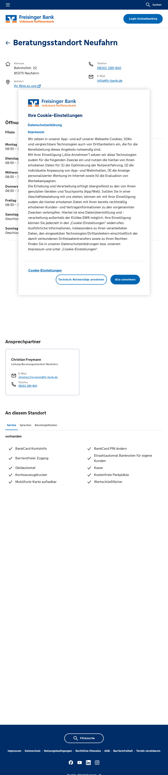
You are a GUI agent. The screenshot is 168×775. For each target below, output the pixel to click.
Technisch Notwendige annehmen (81, 279)
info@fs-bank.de (109, 80)
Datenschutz (32, 751)
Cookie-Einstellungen (45, 270)
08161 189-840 (109, 68)
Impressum (14, 751)
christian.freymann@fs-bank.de (38, 377)
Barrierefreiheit (123, 751)
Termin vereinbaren (148, 751)
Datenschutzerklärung (45, 125)
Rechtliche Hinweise (88, 751)
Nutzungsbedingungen (58, 751)
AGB (107, 751)
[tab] (11, 425)
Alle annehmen (125, 279)
